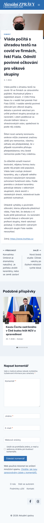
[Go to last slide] (7, 321)
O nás (13, 484)
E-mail (9, 428)
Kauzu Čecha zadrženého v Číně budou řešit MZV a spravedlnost (21, 331)
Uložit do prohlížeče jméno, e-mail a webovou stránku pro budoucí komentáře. (22, 449)
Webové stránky (13, 440)
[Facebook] (30, 501)
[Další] (37, 321)
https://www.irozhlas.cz (21, 239)
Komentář (10, 381)
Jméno (9, 416)
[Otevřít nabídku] (39, 5)
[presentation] (22, 309)
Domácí (7, 34)
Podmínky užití (17, 488)
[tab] (17, 347)
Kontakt (30, 488)
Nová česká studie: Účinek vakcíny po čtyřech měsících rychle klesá (33, 259)
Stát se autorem (26, 484)
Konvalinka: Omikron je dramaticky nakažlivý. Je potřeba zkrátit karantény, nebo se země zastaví (11, 262)
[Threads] (38, 501)
